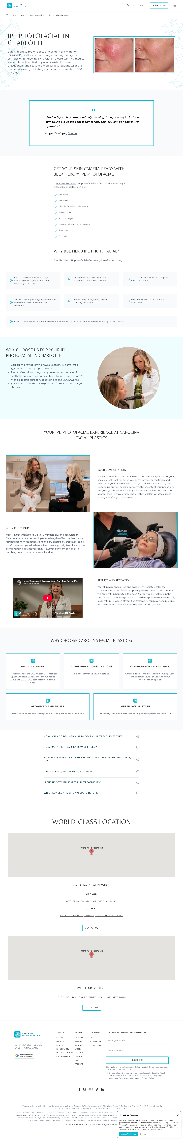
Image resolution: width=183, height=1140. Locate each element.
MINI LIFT (60, 1045)
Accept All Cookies (128, 1134)
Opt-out (143, 1134)
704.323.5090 (138, 5)
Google (72, 133)
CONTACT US (91, 928)
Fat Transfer (63, 1056)
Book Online (158, 5)
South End (95, 1045)
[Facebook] (80, 1089)
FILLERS (78, 1041)
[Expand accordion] (137, 736)
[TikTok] (97, 1089)
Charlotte (95, 1038)
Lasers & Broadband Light (40, 15)
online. (118, 480)
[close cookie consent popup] (178, 1115)
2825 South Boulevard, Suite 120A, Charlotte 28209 (91, 997)
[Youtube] (91, 1089)
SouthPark (95, 1041)
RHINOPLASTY (62, 1049)
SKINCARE (79, 1045)
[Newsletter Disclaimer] (107, 1074)
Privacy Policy (148, 1078)
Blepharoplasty (64, 1053)
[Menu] (174, 5)
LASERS (78, 1049)
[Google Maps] (102, 1089)
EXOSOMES (80, 1038)
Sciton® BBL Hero (66, 183)
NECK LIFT (60, 1041)
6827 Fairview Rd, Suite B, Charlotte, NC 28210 (91, 915)
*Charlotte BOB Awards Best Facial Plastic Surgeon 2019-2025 (91, 1124)
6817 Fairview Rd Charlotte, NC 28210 (91, 901)
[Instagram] (84, 1089)
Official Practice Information (28, 1115)
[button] (91, 852)
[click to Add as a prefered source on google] (32, 1055)
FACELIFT (60, 1038)
